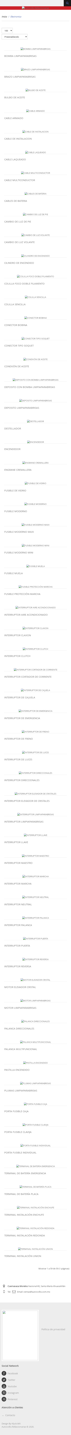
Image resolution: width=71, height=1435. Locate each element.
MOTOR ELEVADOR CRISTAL (20, 987)
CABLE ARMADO (13, 118)
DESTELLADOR (12, 428)
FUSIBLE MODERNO (15, 511)
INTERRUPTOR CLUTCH (17, 656)
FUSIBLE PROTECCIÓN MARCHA (22, 594)
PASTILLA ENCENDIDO (17, 1069)
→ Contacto (8, 1415)
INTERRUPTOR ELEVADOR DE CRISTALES (27, 800)
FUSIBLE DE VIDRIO (15, 490)
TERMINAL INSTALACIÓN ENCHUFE (24, 1214)
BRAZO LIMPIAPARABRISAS (20, 76)
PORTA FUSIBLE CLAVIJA (18, 1132)
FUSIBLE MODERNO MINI (18, 552)
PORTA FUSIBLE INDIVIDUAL (20, 1152)
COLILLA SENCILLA (15, 304)
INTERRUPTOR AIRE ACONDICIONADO (26, 614)
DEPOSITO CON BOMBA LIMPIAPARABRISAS (29, 387)
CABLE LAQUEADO (15, 159)
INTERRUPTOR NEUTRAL (18, 904)
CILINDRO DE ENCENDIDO (19, 262)
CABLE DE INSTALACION (18, 138)
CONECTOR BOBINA (15, 325)
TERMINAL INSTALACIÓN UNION (22, 1256)
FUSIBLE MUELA (13, 573)
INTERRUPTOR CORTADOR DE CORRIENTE (28, 676)
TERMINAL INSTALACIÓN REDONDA (24, 1235)
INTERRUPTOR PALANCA (18, 925)
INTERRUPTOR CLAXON (17, 635)
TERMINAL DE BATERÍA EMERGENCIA (25, 1173)
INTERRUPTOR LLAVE (16, 842)
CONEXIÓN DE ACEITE (16, 366)
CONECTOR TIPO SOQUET (19, 345)
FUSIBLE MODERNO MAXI (19, 531)
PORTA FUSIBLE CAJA (16, 1111)
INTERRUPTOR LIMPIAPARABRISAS (23, 821)
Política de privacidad (53, 1329)
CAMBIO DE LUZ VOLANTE (19, 242)
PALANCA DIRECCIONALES (19, 1028)
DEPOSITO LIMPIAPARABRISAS (21, 407)
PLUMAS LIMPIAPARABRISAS (20, 1090)
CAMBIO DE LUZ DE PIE (17, 221)
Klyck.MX (16, 1423)
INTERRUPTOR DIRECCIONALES (21, 780)
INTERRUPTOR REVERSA (17, 966)
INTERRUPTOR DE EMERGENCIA (22, 718)
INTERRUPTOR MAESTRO (18, 862)
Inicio (4, 16)
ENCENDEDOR (12, 449)
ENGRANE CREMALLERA (18, 469)
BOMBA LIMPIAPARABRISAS (20, 56)
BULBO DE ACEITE (14, 97)
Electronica (15, 16)
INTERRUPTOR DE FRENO (18, 738)
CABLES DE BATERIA (15, 200)
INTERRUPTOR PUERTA (17, 945)
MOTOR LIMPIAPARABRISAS (20, 1007)
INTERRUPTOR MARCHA (18, 883)
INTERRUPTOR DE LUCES (18, 759)
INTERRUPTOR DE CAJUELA (19, 697)
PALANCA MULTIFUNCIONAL (20, 1049)
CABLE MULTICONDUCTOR (19, 180)
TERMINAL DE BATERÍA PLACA (21, 1194)
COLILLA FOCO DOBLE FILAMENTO (24, 283)
